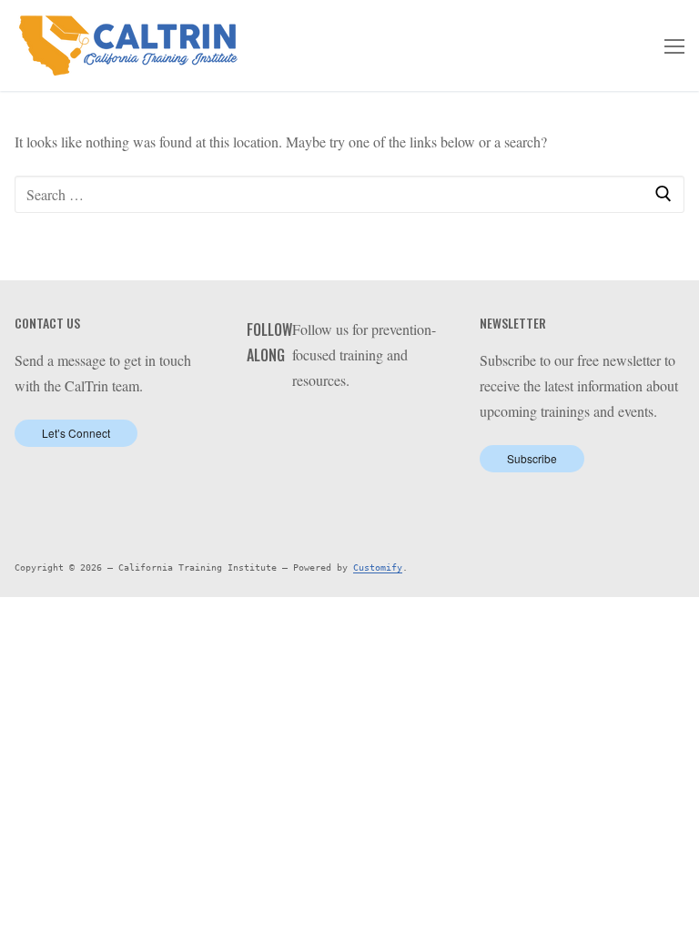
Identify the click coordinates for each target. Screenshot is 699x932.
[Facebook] (306, 426)
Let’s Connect (76, 433)
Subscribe (532, 458)
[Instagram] (390, 426)
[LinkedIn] (334, 426)
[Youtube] (363, 426)
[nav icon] (674, 45)
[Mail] (418, 426)
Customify (377, 567)
